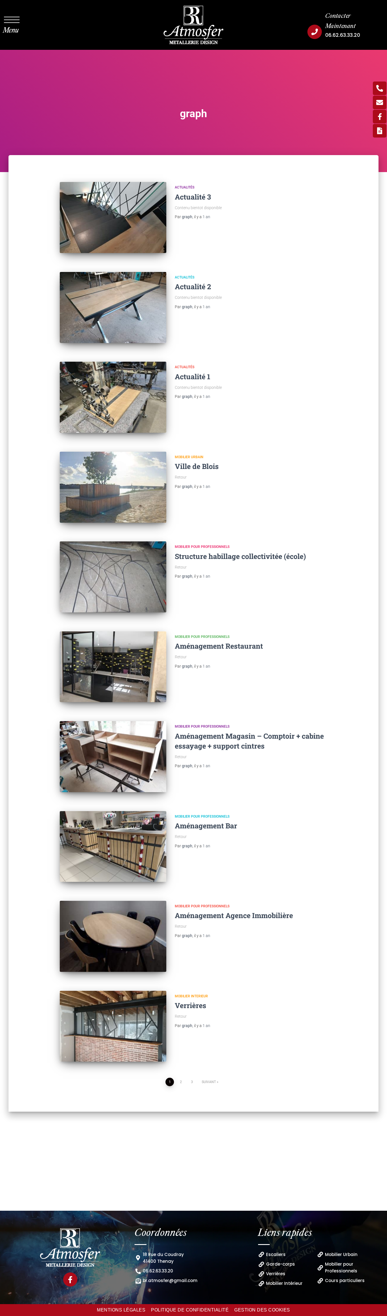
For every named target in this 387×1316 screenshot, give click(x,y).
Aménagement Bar (206, 825)
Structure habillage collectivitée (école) (240, 556)
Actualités (184, 187)
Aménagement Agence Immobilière (234, 915)
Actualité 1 (192, 376)
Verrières (190, 1005)
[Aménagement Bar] (113, 846)
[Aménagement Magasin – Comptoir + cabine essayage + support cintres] (113, 756)
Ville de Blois (197, 466)
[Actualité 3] (113, 217)
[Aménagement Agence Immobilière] (113, 936)
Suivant (209, 1082)
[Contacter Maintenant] (314, 32)
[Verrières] (113, 1026)
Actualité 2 (193, 286)
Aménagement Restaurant (219, 646)
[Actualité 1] (113, 397)
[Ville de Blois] (113, 487)
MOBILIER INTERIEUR (191, 996)
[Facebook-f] (70, 1279)
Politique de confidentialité (190, 1310)
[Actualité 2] (113, 307)
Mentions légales (121, 1310)
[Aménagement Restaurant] (113, 666)
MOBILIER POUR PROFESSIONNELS (202, 547)
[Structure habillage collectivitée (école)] (113, 576)
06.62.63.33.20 (342, 34)
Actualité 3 (193, 197)
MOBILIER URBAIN (189, 457)
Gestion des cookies (262, 1310)
